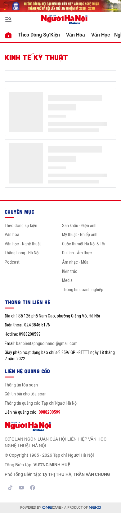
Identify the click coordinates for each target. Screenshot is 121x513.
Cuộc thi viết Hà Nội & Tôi (83, 243)
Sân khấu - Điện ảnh (79, 225)
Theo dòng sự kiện (39, 34)
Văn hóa (75, 34)
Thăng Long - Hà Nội (22, 252)
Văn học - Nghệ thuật (23, 243)
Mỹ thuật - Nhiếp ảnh (79, 234)
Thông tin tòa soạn (21, 384)
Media (67, 280)
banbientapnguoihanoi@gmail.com (47, 343)
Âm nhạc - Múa (75, 262)
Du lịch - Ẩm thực (77, 252)
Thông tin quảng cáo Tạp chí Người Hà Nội (41, 403)
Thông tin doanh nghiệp (82, 289)
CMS (51, 508)
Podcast (12, 262)
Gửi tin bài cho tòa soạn (26, 393)
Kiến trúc (69, 271)
